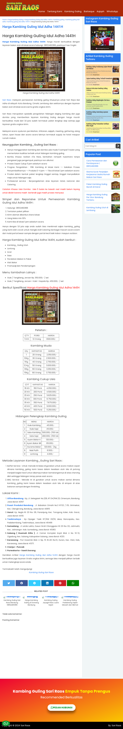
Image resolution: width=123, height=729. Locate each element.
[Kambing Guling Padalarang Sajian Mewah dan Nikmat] (70, 597)
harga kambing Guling (15, 19)
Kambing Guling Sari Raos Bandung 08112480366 (12, 602)
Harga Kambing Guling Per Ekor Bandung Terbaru (96, 197)
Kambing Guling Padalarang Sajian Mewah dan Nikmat (70, 602)
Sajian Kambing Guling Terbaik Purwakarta (99, 78)
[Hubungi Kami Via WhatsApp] (6, 723)
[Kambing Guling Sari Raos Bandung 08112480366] (12, 597)
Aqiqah (100, 11)
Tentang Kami (54, 11)
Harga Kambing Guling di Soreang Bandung (31, 602)
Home (41, 11)
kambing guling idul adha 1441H (18, 22)
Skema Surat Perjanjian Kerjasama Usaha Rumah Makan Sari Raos (98, 175)
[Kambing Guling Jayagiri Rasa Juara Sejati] (51, 597)
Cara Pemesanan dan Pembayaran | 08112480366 (96, 163)
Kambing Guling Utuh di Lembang (97, 209)
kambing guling (59, 19)
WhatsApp (112, 11)
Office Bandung (15, 498)
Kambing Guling (73, 11)
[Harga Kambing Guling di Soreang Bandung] (31, 597)
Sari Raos (7, 100)
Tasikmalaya (14, 519)
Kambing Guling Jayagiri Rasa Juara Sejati (51, 602)
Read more (96, 75)
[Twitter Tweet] (8, 583)
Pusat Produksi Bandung (20, 505)
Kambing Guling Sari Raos (41, 572)
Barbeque (89, 11)
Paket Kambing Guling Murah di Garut (96, 185)
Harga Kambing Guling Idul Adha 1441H (38, 19)
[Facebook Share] (21, 583)
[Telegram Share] (34, 583)
